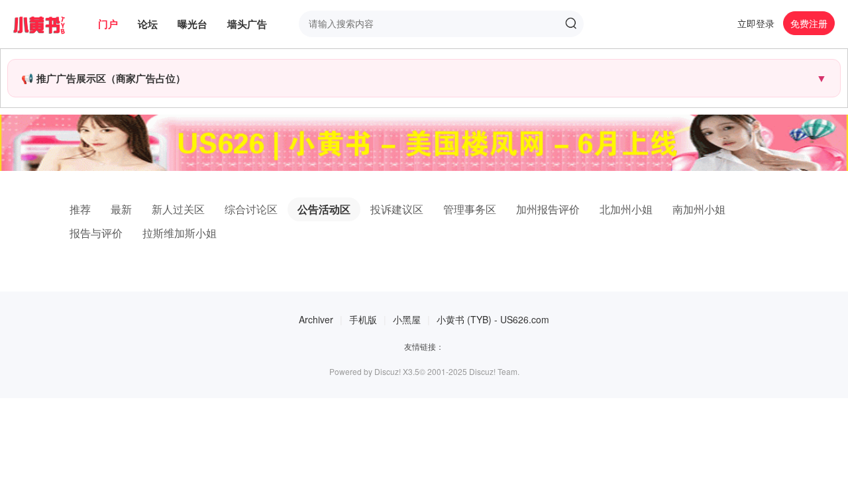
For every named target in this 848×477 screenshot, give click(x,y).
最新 (121, 209)
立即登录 (755, 23)
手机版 (363, 319)
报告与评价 (96, 232)
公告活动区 (323, 209)
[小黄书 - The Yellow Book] (49, 24)
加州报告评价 (548, 209)
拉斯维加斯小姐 (179, 232)
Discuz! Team (493, 371)
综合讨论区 (251, 209)
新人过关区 (178, 209)
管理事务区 (469, 209)
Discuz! (387, 371)
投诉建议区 (396, 209)
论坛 (148, 24)
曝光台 (192, 24)
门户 (108, 24)
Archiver (316, 319)
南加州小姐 (698, 209)
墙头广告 (247, 24)
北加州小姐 (626, 209)
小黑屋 (407, 319)
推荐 (80, 209)
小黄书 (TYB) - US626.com (493, 319)
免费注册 (808, 23)
